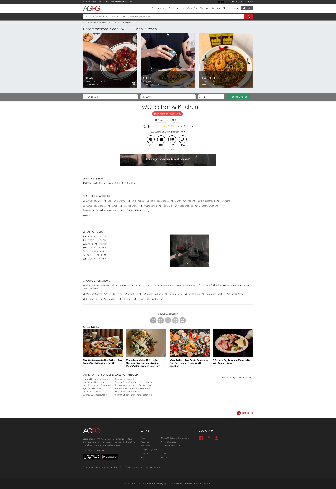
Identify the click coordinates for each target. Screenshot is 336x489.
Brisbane (105, 467)
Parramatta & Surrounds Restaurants (133, 388)
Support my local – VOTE (169, 113)
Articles (180, 8)
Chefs (226, 8)
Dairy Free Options (159, 201)
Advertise (145, 442)
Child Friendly (138, 201)
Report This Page (245, 377)
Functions (225, 201)
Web (151, 139)
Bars (171, 8)
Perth (122, 467)
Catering (121, 201)
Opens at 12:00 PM (165, 126)
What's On (192, 8)
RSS (142, 457)
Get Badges (232, 377)
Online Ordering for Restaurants (175, 438)
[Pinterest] (217, 438)
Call (183, 139)
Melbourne (95, 467)
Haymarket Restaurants (94, 382)
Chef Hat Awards (126, 2)
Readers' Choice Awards (171, 446)
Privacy (197, 483)
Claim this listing (168, 149)
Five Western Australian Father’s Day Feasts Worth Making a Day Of (102, 361)
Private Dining (150, 206)
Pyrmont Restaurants (93, 388)
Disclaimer (206, 483)
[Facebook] (219, 2)
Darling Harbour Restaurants (97, 379)
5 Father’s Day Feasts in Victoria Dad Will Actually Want (232, 361)
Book (161, 139)
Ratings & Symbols (149, 450)
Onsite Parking (131, 206)
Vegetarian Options (208, 206)
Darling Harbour (128, 22)
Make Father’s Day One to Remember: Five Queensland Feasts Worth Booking (189, 363)
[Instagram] (222, 2)
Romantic (167, 206)
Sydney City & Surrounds (109, 22)
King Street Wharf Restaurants (98, 385)
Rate (177, 120)
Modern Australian (184, 126)
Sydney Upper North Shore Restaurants (134, 394)
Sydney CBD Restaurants (95, 394)
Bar (109, 201)
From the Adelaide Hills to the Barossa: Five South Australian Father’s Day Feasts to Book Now (143, 363)
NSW (85, 22)
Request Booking (239, 96)
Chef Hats (204, 8)
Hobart (146, 467)
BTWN (89, 78)
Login (248, 8)
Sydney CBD (89, 84)
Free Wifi (191, 201)
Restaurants (158, 8)
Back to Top (247, 412)
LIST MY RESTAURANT (244, 2)
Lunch (114, 206)
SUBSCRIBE (230, 2)
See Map (131, 183)
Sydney (93, 22)
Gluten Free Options (96, 206)
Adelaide (115, 467)
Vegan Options (185, 206)
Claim (222, 377)
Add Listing (145, 446)
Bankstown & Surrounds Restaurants (133, 385)
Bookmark (162, 120)
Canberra (137, 467)
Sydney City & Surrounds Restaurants (133, 382)
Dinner (178, 201)
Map (172, 139)
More (234, 8)
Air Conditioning (94, 201)
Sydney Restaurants (125, 379)
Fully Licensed (208, 201)
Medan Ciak (208, 78)
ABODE (147, 78)
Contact (144, 453)
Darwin (129, 467)
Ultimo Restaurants (92, 391)
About (143, 438)
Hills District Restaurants (127, 391)
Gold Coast (155, 467)
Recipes (216, 8)
